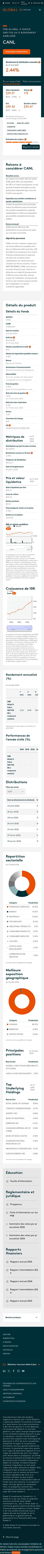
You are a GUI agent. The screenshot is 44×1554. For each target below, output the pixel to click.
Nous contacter (24, 3)
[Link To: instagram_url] (18, 1371)
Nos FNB (6, 1335)
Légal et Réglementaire (13, 1390)
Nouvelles (7, 1350)
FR (18, 3)
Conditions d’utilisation (14, 1401)
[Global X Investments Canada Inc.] (7, 10)
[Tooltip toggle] (39, 62)
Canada (7, 3)
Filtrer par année (12, 787)
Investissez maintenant (17, 52)
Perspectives (8, 1338)
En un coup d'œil (11, 82)
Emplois (6, 1354)
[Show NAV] (8, 526)
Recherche (36, 3)
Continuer (16, 1552)
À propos (7, 1342)
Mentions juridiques (12, 1394)
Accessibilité (8, 1397)
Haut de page (12, 1537)
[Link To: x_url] (9, 1371)
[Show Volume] (17, 526)
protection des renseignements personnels (26, 1550)
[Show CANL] (10, 591)
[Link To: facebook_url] (13, 1371)
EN (13, 3)
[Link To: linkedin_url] (4, 1371)
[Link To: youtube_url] (23, 1371)
